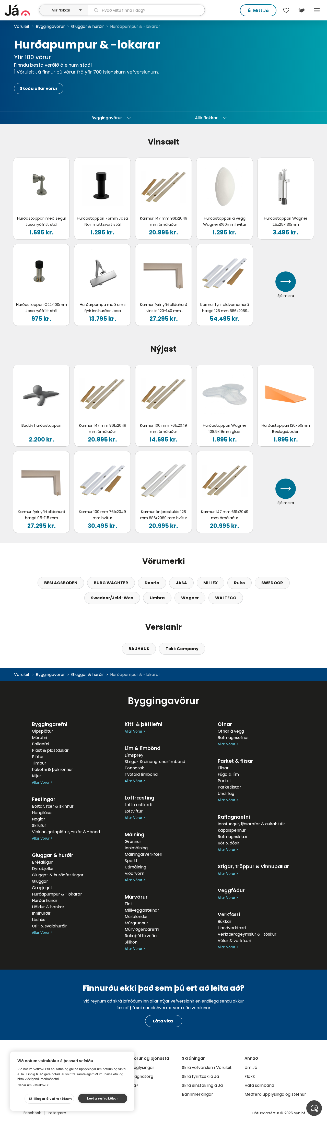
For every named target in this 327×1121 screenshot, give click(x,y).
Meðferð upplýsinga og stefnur (275, 1094)
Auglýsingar (142, 1067)
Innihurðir (41, 913)
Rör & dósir (228, 843)
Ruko (239, 583)
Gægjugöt (42, 888)
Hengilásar (42, 813)
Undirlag (226, 793)
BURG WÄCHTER (111, 583)
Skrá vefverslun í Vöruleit (207, 1067)
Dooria (152, 583)
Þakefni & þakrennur (52, 769)
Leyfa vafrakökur (102, 1098)
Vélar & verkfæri (234, 941)
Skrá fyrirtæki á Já (200, 1076)
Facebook (33, 1112)
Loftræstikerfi (138, 805)
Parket (224, 781)
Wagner (190, 598)
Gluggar (40, 881)
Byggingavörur (50, 26)
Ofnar (225, 724)
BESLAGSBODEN (60, 583)
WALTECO (225, 598)
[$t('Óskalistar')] (286, 10)
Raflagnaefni (234, 817)
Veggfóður (231, 890)
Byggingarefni (49, 724)
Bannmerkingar (197, 1094)
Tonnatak (134, 768)
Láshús (38, 920)
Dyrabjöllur (43, 869)
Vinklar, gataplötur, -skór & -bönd (66, 832)
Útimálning (135, 867)
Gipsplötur (42, 731)
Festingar (43, 799)
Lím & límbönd (142, 748)
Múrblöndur (136, 917)
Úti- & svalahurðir (49, 926)
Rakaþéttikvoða (141, 936)
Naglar (38, 819)
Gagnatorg (142, 1076)
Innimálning (136, 848)
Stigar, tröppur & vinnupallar (253, 866)
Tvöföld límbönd (141, 774)
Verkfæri (229, 914)
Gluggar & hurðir (87, 26)
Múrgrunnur (136, 923)
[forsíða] (21, 10)
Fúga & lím (228, 774)
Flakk (249, 1076)
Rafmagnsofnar (233, 738)
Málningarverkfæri (143, 854)
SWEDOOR (272, 583)
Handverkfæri (232, 928)
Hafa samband (259, 1085)
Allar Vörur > (42, 782)
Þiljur (36, 776)
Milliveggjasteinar (142, 910)
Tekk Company (182, 649)
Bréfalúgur (42, 862)
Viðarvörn (134, 873)
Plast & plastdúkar (50, 750)
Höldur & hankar (48, 907)
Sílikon (131, 942)
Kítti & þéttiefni (143, 724)
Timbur (39, 763)
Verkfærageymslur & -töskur (247, 934)
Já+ (134, 1085)
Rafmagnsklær (233, 837)
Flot (128, 904)
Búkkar (224, 921)
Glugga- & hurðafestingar (58, 875)
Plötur (38, 757)
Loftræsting (139, 797)
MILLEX (210, 583)
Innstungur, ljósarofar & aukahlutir (251, 824)
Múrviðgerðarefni (142, 929)
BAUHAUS (139, 649)
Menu (316, 10)
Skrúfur (39, 825)
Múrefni (39, 738)
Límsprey (134, 755)
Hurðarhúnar (44, 900)
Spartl (131, 861)
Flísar (223, 768)
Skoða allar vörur (38, 88)
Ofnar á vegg (231, 731)
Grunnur (133, 841)
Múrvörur (136, 896)
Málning (134, 834)
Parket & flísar (235, 761)
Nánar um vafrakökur (32, 1085)
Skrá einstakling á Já (202, 1085)
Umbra (157, 598)
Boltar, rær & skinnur (53, 806)
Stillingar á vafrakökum (50, 1098)
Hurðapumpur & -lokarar (57, 894)
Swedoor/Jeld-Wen (112, 598)
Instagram (57, 1112)
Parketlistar (229, 787)
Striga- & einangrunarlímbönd (155, 762)
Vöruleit (22, 26)
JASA (181, 583)
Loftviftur (134, 811)
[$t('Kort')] (301, 10)
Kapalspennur (232, 830)
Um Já (250, 1067)
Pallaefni (40, 744)
